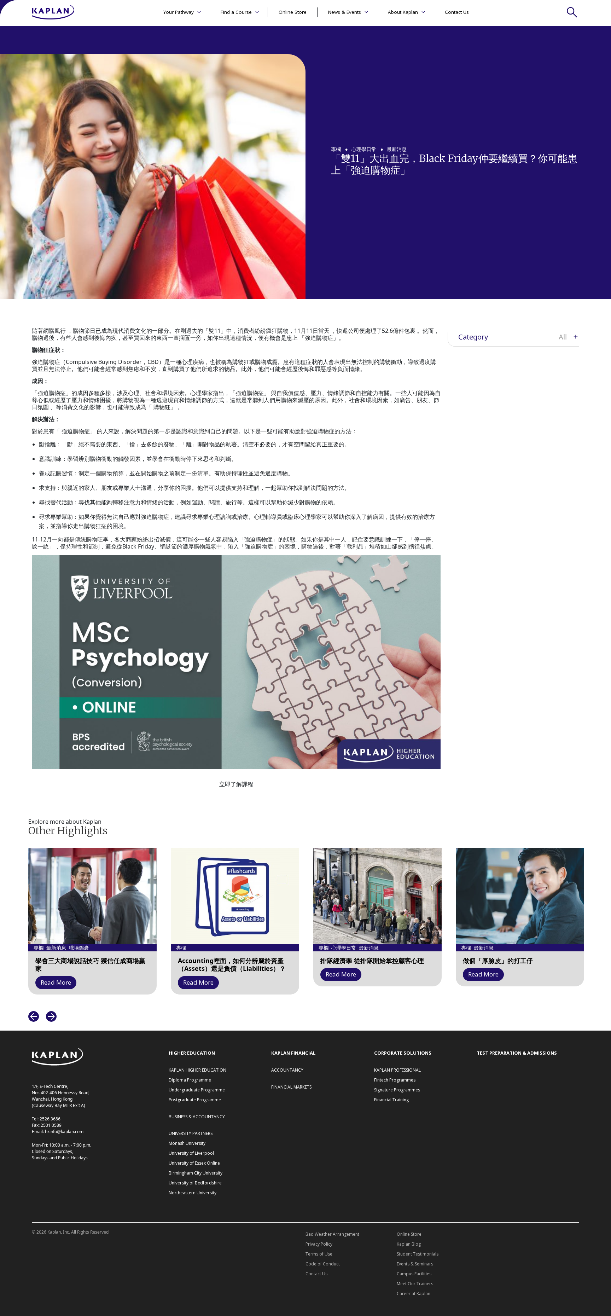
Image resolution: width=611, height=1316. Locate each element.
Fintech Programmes (394, 1080)
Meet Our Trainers (415, 1284)
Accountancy (287, 1070)
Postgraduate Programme (195, 1100)
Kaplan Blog (409, 1244)
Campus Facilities (414, 1274)
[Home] (53, 13)
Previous (33, 1016)
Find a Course (236, 12)
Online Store (293, 12)
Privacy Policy (319, 1244)
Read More (56, 982)
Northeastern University (192, 1193)
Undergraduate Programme (197, 1090)
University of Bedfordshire (195, 1183)
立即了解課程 (236, 784)
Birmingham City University (195, 1173)
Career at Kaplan (413, 1294)
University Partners (191, 1133)
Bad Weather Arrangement (332, 1234)
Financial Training (391, 1100)
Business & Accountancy (197, 1117)
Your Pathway (178, 12)
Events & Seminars (415, 1264)
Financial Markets (291, 1087)
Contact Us (457, 12)
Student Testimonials (417, 1254)
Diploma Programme (190, 1080)
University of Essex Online (194, 1163)
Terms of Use (319, 1254)
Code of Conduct (323, 1264)
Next (51, 1016)
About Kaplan (403, 12)
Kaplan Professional (397, 1070)
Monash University (187, 1143)
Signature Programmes (397, 1090)
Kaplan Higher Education (197, 1070)
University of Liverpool (191, 1153)
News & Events (344, 12)
